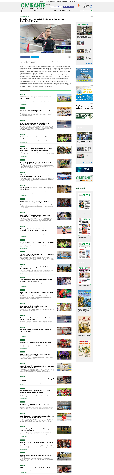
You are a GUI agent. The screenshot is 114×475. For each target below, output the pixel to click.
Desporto (22, 16)
